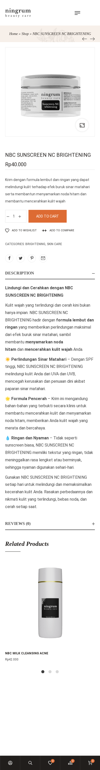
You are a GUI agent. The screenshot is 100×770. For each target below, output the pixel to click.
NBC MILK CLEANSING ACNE (26, 653)
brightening (35, 244)
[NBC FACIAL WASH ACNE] (92, 38)
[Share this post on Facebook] (9, 258)
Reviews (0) (18, 523)
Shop (25, 34)
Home (13, 34)
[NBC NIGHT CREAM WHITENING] (84, 38)
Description (19, 273)
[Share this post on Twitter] (20, 258)
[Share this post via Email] (43, 258)
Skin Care (54, 244)
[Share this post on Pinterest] (32, 258)
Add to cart (47, 216)
